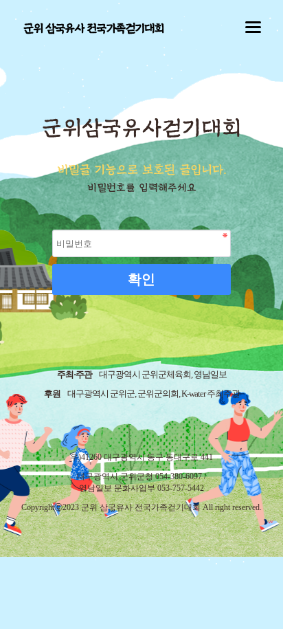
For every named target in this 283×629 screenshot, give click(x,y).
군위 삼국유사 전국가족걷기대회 (93, 28)
